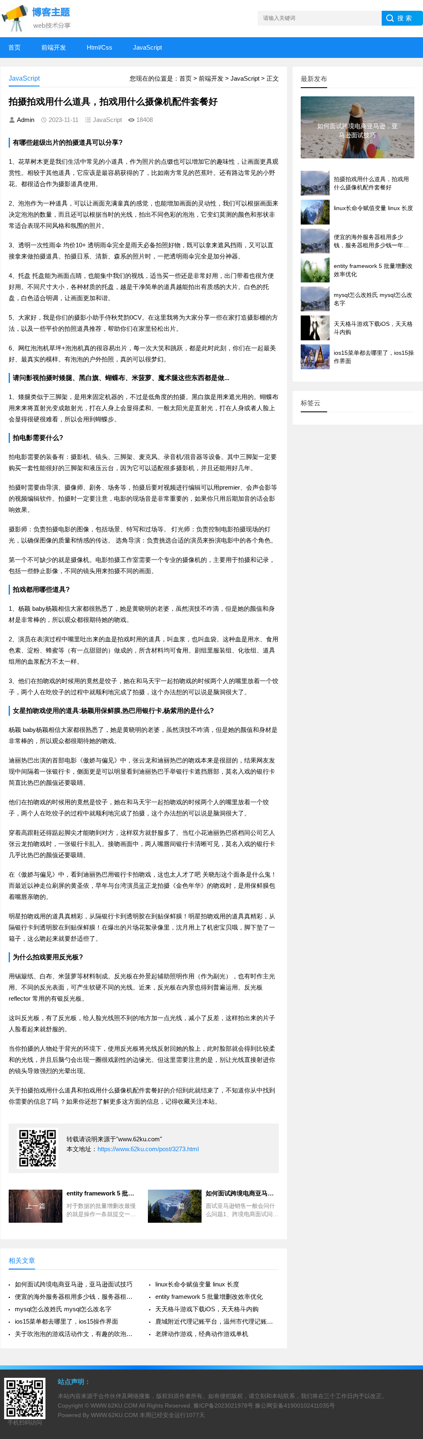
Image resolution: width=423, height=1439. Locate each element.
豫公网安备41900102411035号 (295, 1405)
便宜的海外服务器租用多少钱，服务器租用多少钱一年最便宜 (76, 1296)
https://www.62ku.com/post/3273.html (148, 1148)
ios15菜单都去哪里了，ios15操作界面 (66, 1321)
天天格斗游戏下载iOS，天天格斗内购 (207, 1308)
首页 (14, 47)
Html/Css (99, 47)
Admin (25, 119)
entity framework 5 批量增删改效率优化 (209, 1296)
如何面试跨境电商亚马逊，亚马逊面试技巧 (74, 1284)
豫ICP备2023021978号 (223, 1405)
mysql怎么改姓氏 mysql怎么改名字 (63, 1308)
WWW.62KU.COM (114, 1405)
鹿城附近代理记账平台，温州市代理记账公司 (217, 1321)
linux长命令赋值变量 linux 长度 (197, 1284)
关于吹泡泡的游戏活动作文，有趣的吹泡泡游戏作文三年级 (76, 1333)
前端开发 (53, 47)
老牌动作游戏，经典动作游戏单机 (201, 1333)
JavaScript (147, 47)
